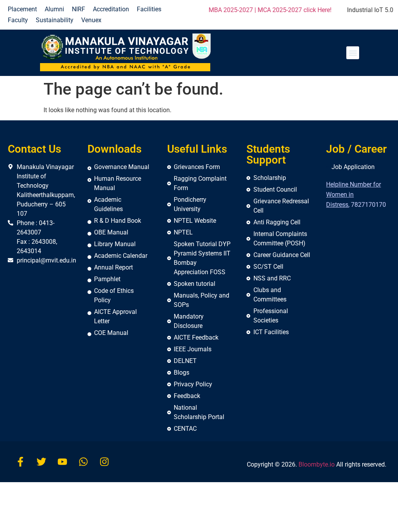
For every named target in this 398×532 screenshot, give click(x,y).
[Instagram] (104, 461)
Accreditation (111, 9)
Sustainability (54, 20)
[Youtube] (62, 461)
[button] (352, 52)
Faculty (18, 20)
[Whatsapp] (83, 461)
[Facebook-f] (20, 461)
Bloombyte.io (316, 464)
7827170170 (368, 204)
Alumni (54, 9)
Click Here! (373, 10)
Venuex (91, 20)
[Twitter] (41, 461)
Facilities (149, 9)
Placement (22, 9)
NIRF (78, 9)
